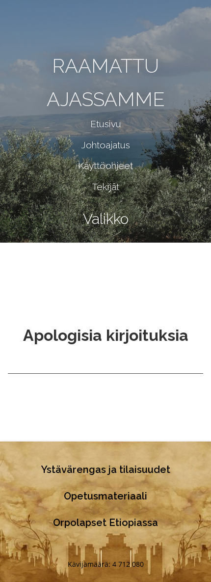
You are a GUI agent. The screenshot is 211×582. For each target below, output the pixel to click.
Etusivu (105, 123)
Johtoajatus (105, 144)
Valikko (106, 218)
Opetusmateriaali (105, 496)
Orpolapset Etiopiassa (105, 522)
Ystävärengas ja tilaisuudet (105, 469)
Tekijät (105, 186)
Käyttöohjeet (105, 165)
